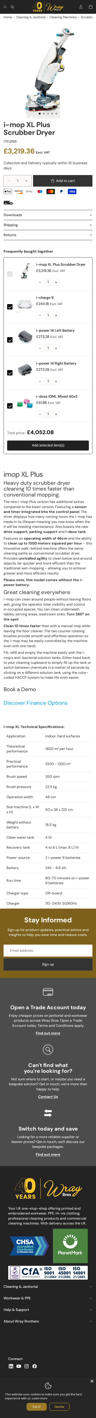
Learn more (39, 1398)
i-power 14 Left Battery (55, 330)
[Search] (12, 6)
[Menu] (5, 7)
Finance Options (35, 702)
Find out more (48, 1033)
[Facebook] (34, 1366)
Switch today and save (48, 1128)
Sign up (48, 964)
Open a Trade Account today (48, 1007)
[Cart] (91, 7)
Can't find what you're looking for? (48, 1068)
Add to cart (65, 180)
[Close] (92, 1381)
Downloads (13, 215)
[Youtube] (18, 1366)
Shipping (11, 225)
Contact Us (48, 1096)
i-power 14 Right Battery (56, 363)
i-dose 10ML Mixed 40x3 (56, 396)
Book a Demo (20, 689)
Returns (10, 235)
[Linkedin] (11, 1366)
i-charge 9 (45, 297)
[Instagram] (26, 1366)
